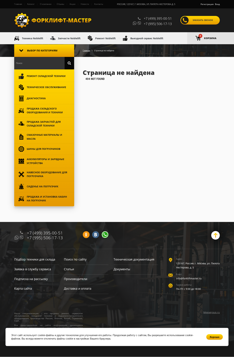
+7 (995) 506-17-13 (158, 24)
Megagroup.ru (211, 312)
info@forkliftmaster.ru (189, 278)
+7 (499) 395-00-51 (158, 18)
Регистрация (207, 4)
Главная (86, 50)
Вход (217, 4)
